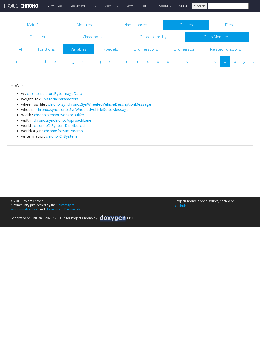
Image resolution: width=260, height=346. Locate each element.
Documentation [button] (82, 5)
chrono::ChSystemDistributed (59, 125)
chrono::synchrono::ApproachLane (62, 120)
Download (54, 5)
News (130, 5)
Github (180, 205)
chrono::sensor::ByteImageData (54, 93)
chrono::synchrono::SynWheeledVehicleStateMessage (82, 109)
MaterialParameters (61, 98)
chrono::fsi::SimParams (63, 130)
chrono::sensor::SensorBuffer (59, 114)
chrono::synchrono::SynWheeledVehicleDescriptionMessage (99, 104)
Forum (146, 5)
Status (183, 5)
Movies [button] (110, 5)
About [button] (164, 5)
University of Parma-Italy (63, 209)
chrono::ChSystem (61, 136)
